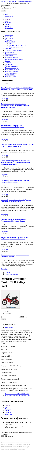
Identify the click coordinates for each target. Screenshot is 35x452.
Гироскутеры (9, 38)
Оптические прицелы (16, 47)
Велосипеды (9, 36)
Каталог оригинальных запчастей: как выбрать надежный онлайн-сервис (14, 238)
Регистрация (9, 16)
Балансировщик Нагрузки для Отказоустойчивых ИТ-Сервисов (12, 126)
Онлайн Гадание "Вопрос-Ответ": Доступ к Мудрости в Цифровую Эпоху (16, 200)
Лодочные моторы (11, 54)
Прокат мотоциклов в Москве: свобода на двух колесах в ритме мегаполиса (17, 145)
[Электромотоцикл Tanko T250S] (10, 308)
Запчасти (8, 49)
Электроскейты (10, 75)
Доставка (8, 22)
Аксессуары (9, 35)
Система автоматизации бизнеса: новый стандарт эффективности (15, 181)
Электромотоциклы (11, 71)
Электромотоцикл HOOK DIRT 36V (17, 394)
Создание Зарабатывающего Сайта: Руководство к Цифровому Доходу (13, 220)
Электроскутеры (10, 76)
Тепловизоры (9, 64)
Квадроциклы (9, 52)
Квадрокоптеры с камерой (13, 50)
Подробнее (4, 98)
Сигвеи (7, 61)
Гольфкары (8, 40)
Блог (6, 21)
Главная (7, 19)
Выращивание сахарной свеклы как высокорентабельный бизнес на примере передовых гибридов (15, 105)
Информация (9, 327)
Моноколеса (9, 55)
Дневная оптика (10, 42)
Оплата (7, 24)
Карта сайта (9, 28)
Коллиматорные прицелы (17, 45)
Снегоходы (8, 62)
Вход (6, 14)
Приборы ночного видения (14, 59)
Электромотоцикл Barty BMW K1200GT (18, 395)
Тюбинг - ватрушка (11, 66)
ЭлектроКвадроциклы (12, 69)
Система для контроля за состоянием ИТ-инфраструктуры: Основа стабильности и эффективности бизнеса (15, 162)
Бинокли (11, 43)
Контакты (8, 26)
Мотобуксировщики (11, 57)
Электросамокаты (11, 73)
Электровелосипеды (11, 68)
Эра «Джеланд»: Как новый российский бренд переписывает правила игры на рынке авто (17, 88)
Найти (3, 10)
